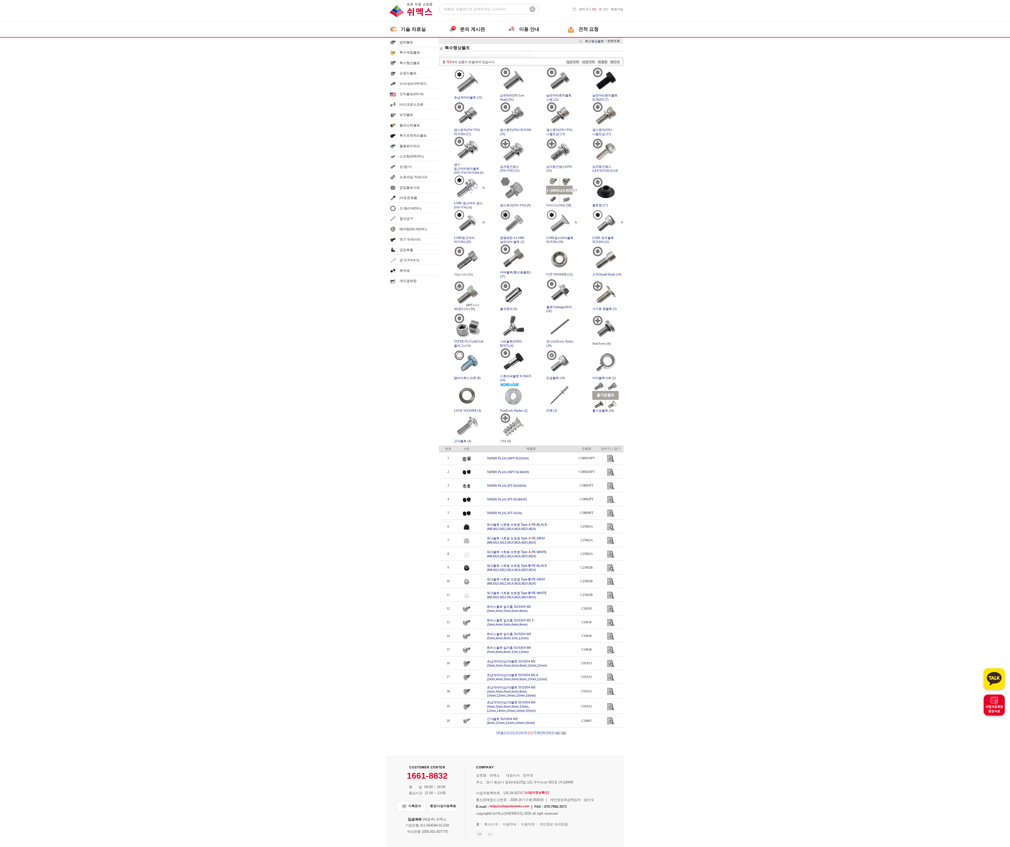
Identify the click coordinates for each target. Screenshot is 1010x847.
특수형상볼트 (594, 41)
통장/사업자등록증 (443, 806)
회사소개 (491, 824)
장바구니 (587, 9)
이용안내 (509, 824)
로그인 (603, 9)
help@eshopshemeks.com (509, 806)
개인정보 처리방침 (553, 824)
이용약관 (528, 824)
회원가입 (617, 9)
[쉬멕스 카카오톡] (994, 678)
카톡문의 (414, 806)
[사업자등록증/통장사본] (994, 705)
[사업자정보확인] (537, 792)
